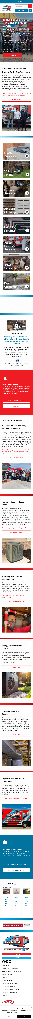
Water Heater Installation (10, 992)
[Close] (27, 156)
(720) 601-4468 (18, 2)
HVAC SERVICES (6, 965)
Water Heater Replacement (11, 989)
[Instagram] (6, 961)
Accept (24, 1016)
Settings (9, 1016)
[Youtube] (10, 961)
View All (4, 977)
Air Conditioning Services (10, 968)
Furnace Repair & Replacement (12, 971)
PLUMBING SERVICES (8, 980)
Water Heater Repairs (9, 986)
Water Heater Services (9, 983)
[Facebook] (3, 961)
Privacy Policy (13, 1012)
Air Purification (7, 974)
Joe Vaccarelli (19, 365)
